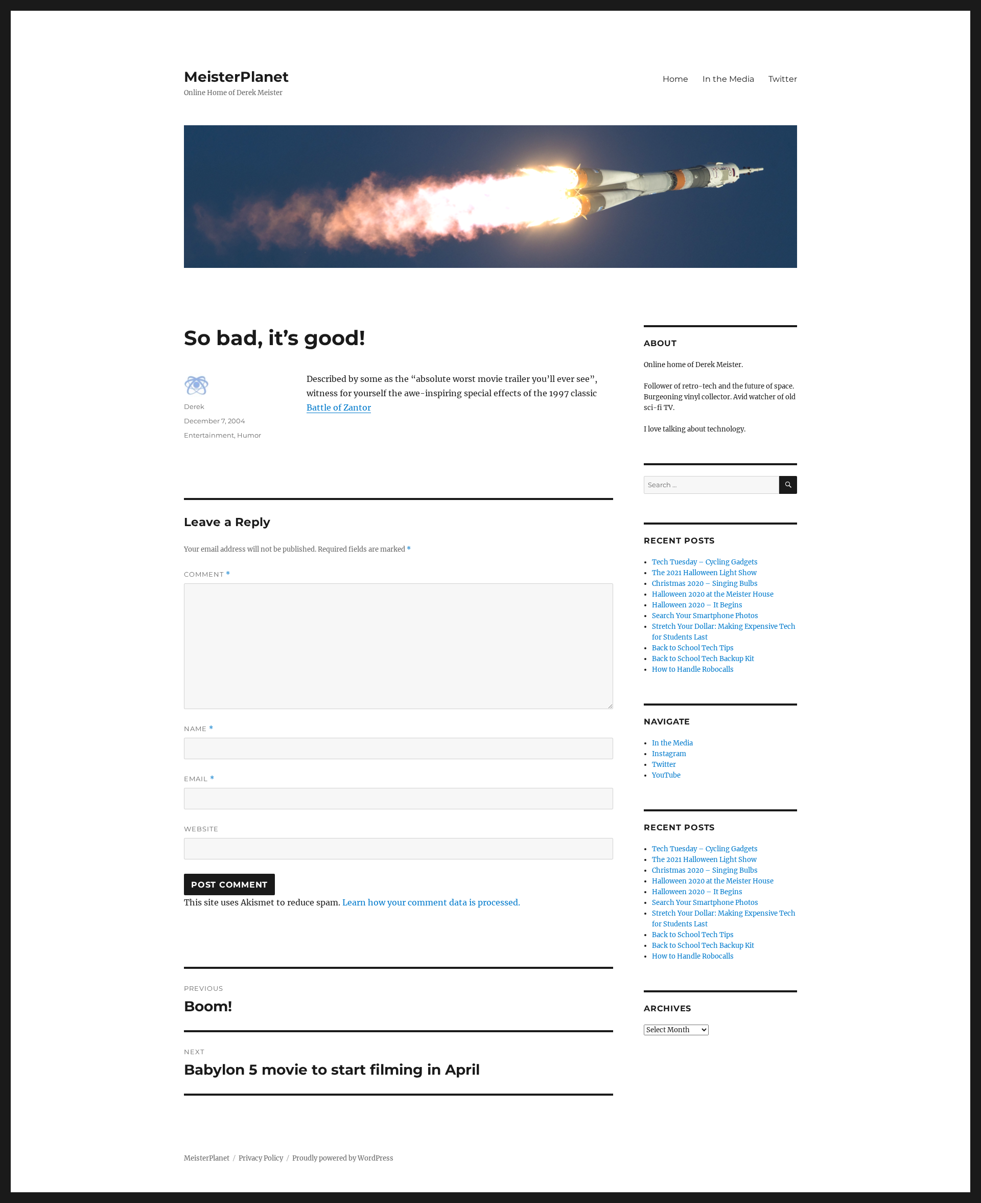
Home (675, 79)
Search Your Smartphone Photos (705, 615)
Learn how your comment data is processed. (431, 902)
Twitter (782, 79)
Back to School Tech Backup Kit (703, 658)
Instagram (669, 754)
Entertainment (209, 435)
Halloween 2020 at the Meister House (713, 594)
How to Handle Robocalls (693, 669)
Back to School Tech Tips (693, 648)
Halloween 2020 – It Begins (697, 605)
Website (201, 829)
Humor (249, 435)
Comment (207, 574)
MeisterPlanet (236, 76)
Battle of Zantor (339, 407)
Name (199, 728)
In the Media (728, 79)
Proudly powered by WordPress (342, 1158)
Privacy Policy (261, 1158)
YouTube (666, 775)
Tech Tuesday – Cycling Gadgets (705, 562)
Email (199, 779)
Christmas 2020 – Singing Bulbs (705, 583)
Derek (194, 406)
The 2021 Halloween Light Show (704, 573)
